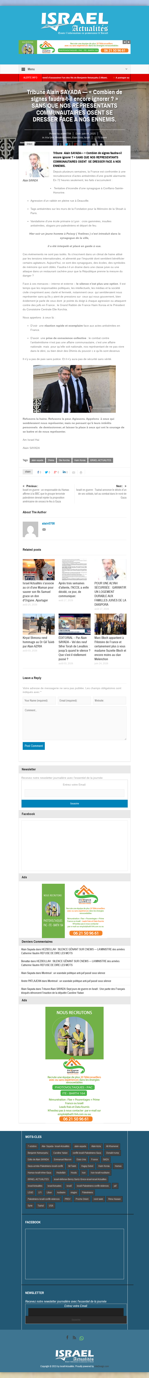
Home (22, 142)
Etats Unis (81, 1159)
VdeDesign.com (101, 1366)
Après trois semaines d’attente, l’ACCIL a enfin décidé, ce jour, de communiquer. (74, 589)
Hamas (118, 1166)
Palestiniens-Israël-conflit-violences (44, 1199)
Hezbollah (61, 1172)
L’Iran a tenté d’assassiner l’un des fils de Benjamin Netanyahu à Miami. (47, 77)
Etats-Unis (77, 137)
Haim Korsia (80, 460)
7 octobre (32, 1146)
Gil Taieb (72, 1166)
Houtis (74, 1172)
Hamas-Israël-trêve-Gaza (39, 1172)
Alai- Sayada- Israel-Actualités (55, 1146)
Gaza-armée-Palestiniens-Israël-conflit (45, 1166)
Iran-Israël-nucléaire (100, 1172)
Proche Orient (82, 1199)
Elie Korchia (64, 460)
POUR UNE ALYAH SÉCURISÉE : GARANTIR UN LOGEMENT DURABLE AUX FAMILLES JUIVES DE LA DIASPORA (110, 594)
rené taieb (98, 1199)
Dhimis (51, 460)
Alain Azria (96, 1146)
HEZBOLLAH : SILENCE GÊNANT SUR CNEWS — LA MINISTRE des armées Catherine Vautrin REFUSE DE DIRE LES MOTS (70, 963)
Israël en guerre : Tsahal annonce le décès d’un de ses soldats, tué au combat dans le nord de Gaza (101, 492)
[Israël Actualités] (74, 23)
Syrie (30, 1205)
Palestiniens (87, 1192)
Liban (49, 1192)
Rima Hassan (114, 1199)
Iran (84, 1172)
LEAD (30, 1192)
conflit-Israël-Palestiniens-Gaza (87, 1152)
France (94, 1159)
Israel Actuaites (54, 1185)
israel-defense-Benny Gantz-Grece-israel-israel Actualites (80, 1179)
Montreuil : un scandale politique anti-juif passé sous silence (73, 973)
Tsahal (41, 1205)
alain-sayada (37, 460)
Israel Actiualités (35, 1185)
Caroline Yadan (60, 1152)
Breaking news (63, 137)
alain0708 (65, 133)
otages (74, 1192)
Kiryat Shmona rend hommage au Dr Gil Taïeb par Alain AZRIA (38, 642)
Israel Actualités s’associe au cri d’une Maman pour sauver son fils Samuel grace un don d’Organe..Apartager (38, 591)
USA (51, 1205)
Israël (87, 137)
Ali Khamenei (112, 1146)
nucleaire (61, 1192)
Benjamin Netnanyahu (38, 1152)
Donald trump (112, 1152)
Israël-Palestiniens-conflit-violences (93, 1185)
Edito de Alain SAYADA (38, 1159)
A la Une (49, 137)
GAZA (106, 1159)
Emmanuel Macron (62, 1159)
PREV (67, 1199)
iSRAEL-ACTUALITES (100, 460)
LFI (40, 1192)
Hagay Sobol (87, 1166)
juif (115, 1185)
